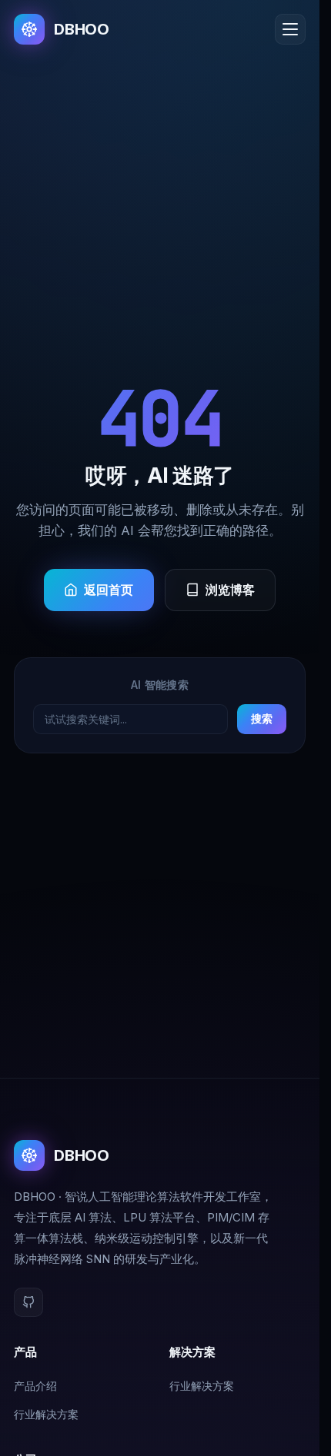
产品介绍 (35, 1385)
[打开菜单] (290, 29)
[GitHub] (28, 1302)
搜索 (261, 718)
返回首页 (109, 590)
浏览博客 (231, 590)
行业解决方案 (46, 1414)
